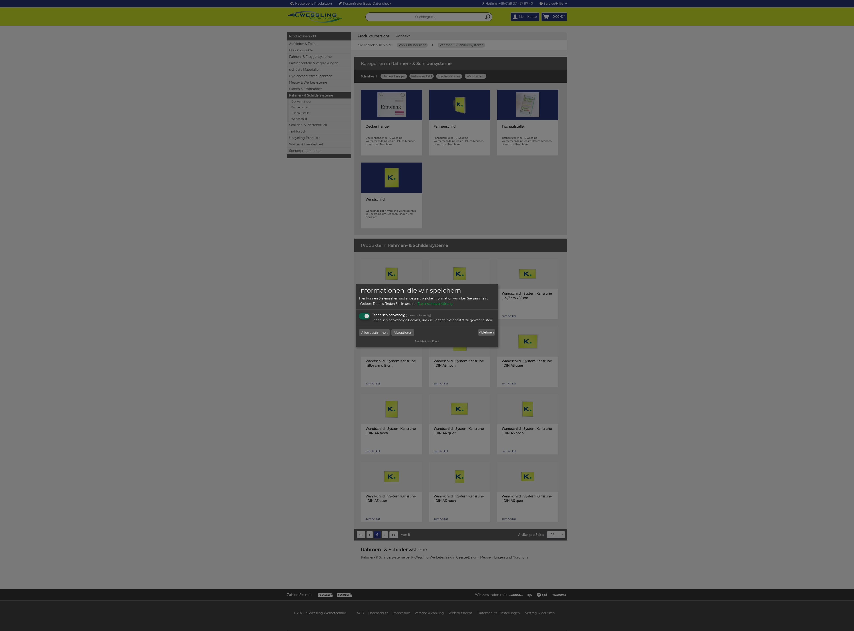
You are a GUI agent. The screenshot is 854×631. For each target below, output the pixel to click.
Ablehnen (486, 332)
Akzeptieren (403, 332)
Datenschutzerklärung (435, 303)
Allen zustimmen (374, 332)
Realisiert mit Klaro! (427, 341)
